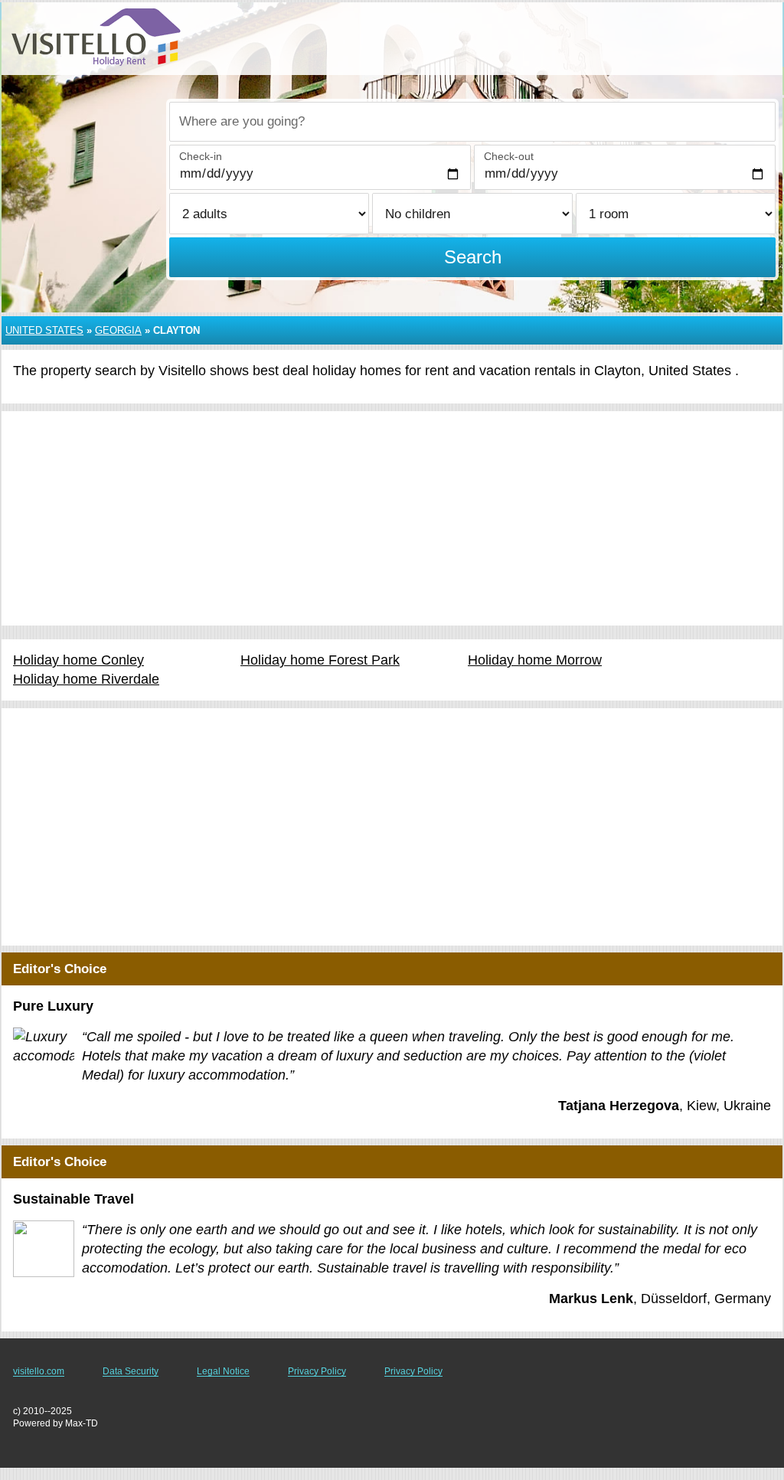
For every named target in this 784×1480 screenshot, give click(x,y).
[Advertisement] (392, 518)
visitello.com (38, 1371)
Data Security (130, 1371)
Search (472, 257)
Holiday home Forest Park (320, 660)
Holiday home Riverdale (86, 679)
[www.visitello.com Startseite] (96, 37)
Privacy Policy (317, 1371)
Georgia (118, 330)
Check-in (200, 156)
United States (44, 330)
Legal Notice (223, 1371)
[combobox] (472, 122)
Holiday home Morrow (535, 660)
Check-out (509, 156)
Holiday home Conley (78, 660)
